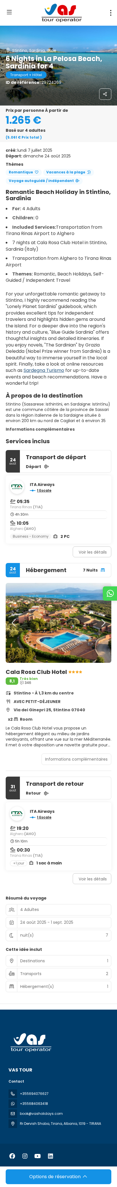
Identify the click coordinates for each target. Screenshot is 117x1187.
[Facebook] (12, 1156)
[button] (14, 623)
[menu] (110, 12)
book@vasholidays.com (41, 1113)
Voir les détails (93, 552)
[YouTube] (37, 1156)
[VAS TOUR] (30, 1042)
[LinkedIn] (50, 1156)
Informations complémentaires (40, 429)
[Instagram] (24, 1156)
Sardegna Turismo (44, 370)
